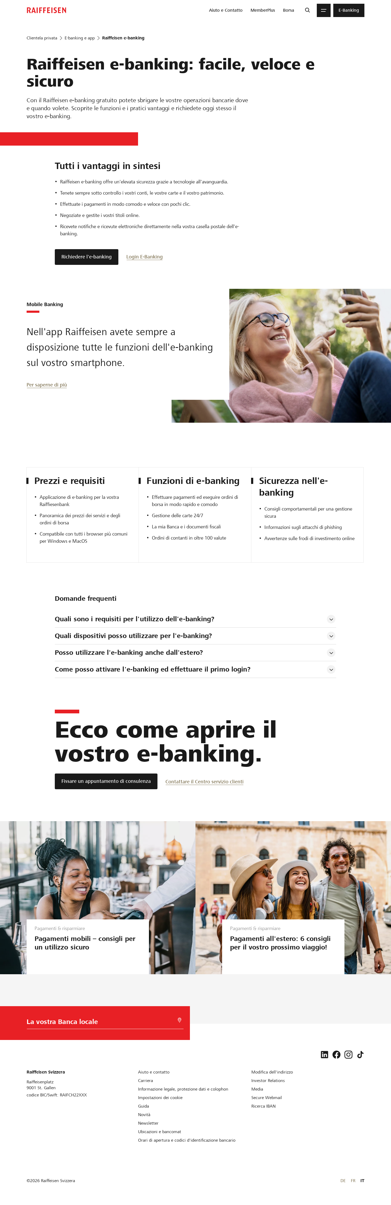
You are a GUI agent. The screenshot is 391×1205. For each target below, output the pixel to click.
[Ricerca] (307, 10)
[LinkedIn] (324, 1055)
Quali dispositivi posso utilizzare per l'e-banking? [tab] (133, 636)
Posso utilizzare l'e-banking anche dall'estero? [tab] (129, 652)
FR (353, 1180)
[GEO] (179, 1020)
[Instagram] (348, 1055)
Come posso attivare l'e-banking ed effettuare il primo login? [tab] (153, 669)
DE (343, 1180)
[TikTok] (360, 1055)
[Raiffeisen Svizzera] (46, 10)
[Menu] (324, 10)
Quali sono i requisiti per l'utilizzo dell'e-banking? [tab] (134, 619)
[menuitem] (226, 10)
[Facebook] (336, 1055)
